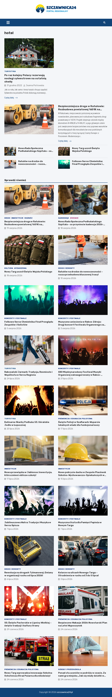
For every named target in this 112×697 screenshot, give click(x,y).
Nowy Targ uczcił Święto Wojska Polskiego (86, 150)
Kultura (8, 268)
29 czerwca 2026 (15, 629)
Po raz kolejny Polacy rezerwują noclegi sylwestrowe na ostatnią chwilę (25, 78)
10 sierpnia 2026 (68, 278)
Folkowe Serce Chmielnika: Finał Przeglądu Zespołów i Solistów (87, 164)
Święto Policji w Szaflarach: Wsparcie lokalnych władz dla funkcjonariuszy (79, 423)
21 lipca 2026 (67, 378)
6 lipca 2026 (13, 579)
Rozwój (28, 218)
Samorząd (63, 218)
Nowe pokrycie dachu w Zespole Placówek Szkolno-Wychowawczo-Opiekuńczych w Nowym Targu (82, 475)
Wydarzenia (20, 268)
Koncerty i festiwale (15, 318)
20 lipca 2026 (13, 429)
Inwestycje (17, 218)
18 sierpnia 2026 (68, 228)
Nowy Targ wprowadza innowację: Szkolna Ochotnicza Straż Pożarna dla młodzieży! (28, 674)
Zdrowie (74, 218)
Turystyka (10, 71)
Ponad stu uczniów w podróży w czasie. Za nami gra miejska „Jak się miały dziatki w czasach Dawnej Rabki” (82, 676)
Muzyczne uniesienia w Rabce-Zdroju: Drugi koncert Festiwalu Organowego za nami (81, 325)
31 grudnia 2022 (14, 85)
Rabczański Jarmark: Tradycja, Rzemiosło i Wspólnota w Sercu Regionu (28, 373)
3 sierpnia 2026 (68, 328)
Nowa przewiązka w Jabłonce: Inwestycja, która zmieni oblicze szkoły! (28, 474)
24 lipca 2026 (13, 378)
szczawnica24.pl (65, 692)
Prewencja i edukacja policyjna (75, 419)
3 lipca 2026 (66, 579)
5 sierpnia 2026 (14, 328)
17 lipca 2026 (67, 429)
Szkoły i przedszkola (69, 669)
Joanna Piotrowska (35, 85)
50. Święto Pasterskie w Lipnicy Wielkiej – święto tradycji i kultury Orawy (27, 624)
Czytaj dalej (9, 98)
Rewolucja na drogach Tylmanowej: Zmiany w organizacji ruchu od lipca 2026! (28, 574)
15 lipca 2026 (67, 479)
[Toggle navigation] (8, 22)
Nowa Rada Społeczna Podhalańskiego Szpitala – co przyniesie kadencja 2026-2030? (34, 152)
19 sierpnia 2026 (14, 228)
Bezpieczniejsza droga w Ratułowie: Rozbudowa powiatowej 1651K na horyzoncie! (81, 109)
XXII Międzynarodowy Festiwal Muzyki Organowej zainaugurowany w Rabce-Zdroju (79, 375)
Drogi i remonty (66, 268)
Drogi (7, 218)
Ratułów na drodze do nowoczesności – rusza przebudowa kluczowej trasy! (35, 164)
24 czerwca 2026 (69, 629)
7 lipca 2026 (12, 529)
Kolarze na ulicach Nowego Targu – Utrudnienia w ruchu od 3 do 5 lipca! (78, 574)
